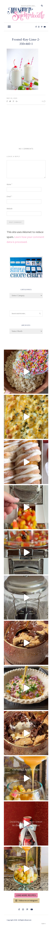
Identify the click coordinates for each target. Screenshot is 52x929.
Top (43, 924)
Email (9, 196)
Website (9, 208)
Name (9, 184)
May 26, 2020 (12, 98)
